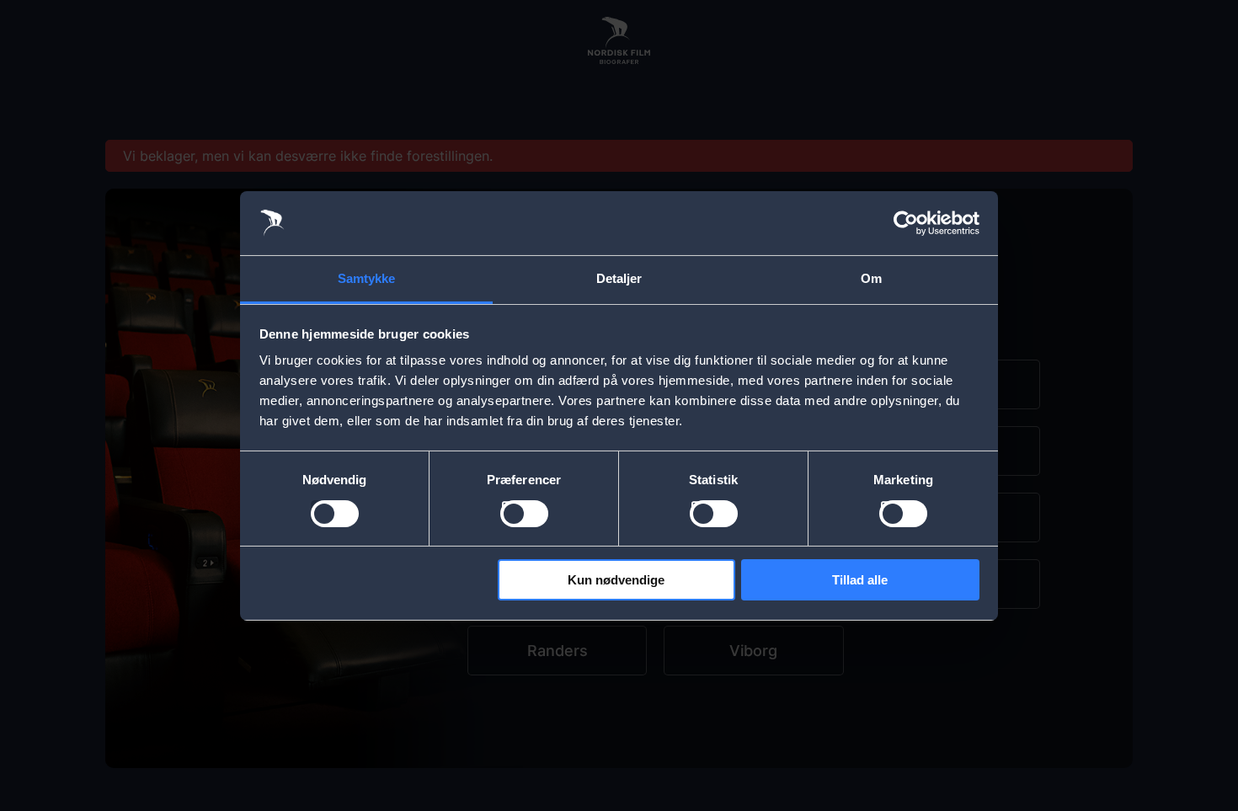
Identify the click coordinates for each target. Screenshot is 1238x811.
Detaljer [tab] (619, 278)
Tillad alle (860, 580)
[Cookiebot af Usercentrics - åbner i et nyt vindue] (905, 223)
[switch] (524, 513)
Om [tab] (871, 278)
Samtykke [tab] (367, 278)
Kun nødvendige (616, 580)
